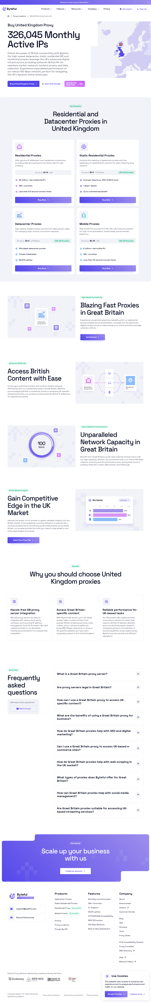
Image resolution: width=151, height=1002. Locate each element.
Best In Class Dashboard (99, 929)
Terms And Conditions (51, 995)
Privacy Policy (92, 995)
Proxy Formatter (126, 946)
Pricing (58, 921)
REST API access (95, 920)
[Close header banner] (149, 2)
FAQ (121, 923)
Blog (121, 919)
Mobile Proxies (66, 913)
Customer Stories (127, 912)
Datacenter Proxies (63, 899)
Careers (122, 908)
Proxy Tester (124, 936)
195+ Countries (95, 903)
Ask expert (127, 9)
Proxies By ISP (61, 929)
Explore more (136, 994)
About (122, 899)
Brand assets (125, 903)
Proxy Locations (19, 16)
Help (121, 957)
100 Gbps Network (96, 925)
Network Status (126, 962)
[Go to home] (8, 16)
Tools (121, 931)
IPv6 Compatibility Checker (131, 942)
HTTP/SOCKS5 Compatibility (100, 916)
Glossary (123, 927)
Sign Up (143, 9)
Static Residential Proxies (66, 903)
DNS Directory (125, 951)
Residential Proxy (68, 908)
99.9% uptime (94, 912)
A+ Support (93, 908)
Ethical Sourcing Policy (73, 995)
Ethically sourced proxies (99, 899)
